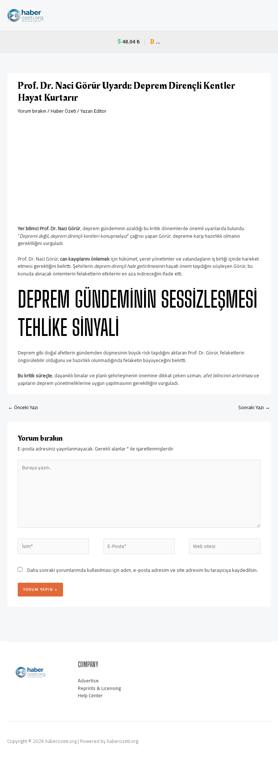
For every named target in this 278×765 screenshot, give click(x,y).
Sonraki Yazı (254, 407)
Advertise (88, 680)
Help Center (90, 695)
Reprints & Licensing (99, 688)
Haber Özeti (63, 111)
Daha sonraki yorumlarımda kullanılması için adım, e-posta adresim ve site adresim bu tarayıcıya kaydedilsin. (142, 570)
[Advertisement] (139, 169)
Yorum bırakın (32, 111)
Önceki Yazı (23, 407)
